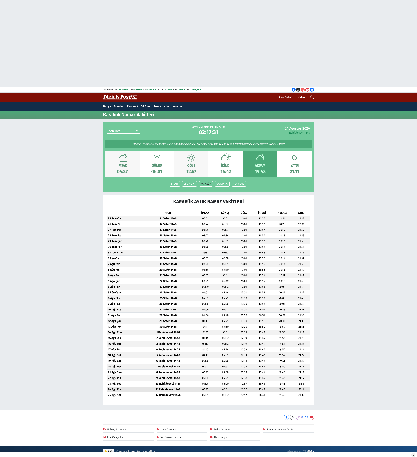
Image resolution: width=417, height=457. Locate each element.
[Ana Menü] (312, 106)
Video (301, 97)
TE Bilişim (308, 451)
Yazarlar (178, 106)
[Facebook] (286, 417)
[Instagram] (299, 417)
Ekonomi (132, 106)
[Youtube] (311, 417)
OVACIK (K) (222, 183)
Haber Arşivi (220, 437)
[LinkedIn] (305, 417)
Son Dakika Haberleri (171, 437)
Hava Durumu (168, 429)
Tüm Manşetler (115, 437)
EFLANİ (174, 183)
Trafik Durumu (222, 429)
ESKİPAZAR (189, 183)
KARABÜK (206, 183)
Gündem (119, 106)
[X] (292, 417)
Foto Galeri (285, 97)
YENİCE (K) (238, 183)
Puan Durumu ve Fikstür (280, 429)
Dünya (107, 106)
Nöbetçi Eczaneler (117, 429)
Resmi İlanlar (162, 106)
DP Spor (146, 106)
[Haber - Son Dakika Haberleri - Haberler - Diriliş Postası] (120, 97)
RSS (110, 451)
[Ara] (312, 97)
